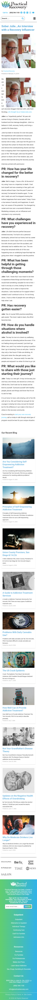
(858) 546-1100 (14, 13)
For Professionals (19, 958)
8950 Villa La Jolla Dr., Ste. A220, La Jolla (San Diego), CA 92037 (18, 981)
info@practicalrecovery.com (18, 989)
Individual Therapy (18, 926)
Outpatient (18, 919)
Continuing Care (18, 930)
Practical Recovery (9, 71)
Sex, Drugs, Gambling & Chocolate (19, 969)
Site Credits (28, 994)
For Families (19, 955)
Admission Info (19, 937)
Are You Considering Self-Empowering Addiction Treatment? (15, 464)
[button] (34, 18)
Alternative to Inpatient (19, 923)
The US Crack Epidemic (14, 670)
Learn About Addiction (19, 966)
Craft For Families (19, 934)
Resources (18, 951)
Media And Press (19, 962)
